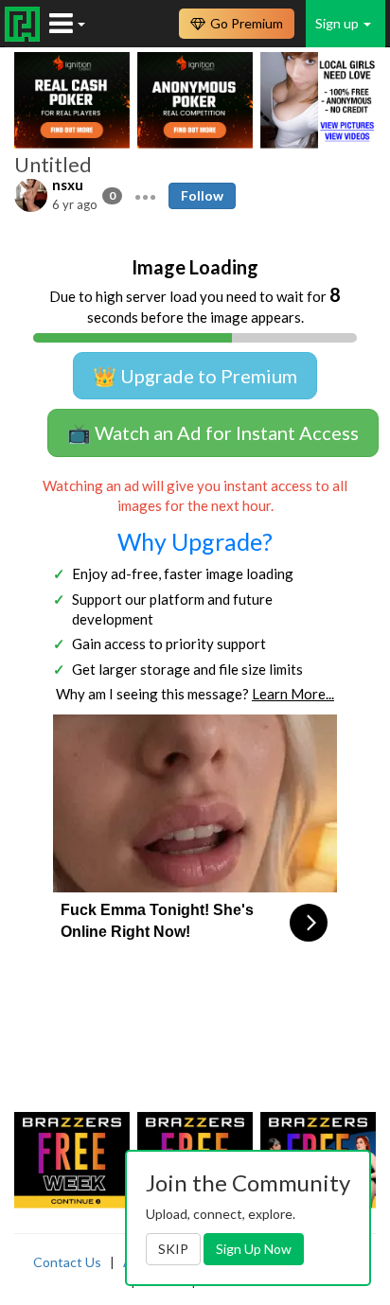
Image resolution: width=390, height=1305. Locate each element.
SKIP (173, 1249)
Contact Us (67, 1262)
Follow (202, 195)
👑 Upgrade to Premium (195, 375)
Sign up (338, 23)
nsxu (67, 184)
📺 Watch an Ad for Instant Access (213, 432)
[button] (145, 195)
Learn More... (293, 693)
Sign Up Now (254, 1249)
